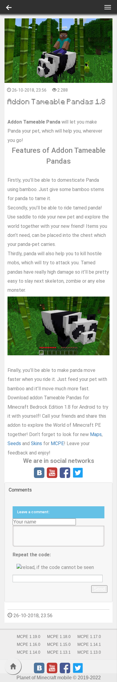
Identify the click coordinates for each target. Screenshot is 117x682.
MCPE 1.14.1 (89, 644)
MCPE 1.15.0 (58, 644)
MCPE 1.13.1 (58, 652)
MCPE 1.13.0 (89, 652)
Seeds (15, 443)
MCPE (57, 443)
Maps (96, 434)
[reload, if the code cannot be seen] (58, 567)
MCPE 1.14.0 (28, 652)
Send (99, 589)
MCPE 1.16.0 (28, 644)
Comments (20, 490)
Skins (37, 443)
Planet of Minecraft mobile (44, 677)
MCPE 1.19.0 (28, 636)
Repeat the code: (32, 555)
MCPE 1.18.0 (58, 636)
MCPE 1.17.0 (89, 636)
